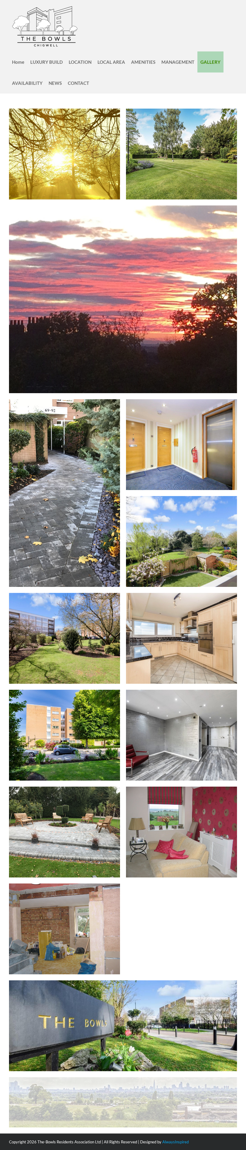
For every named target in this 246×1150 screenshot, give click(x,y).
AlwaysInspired (175, 1141)
